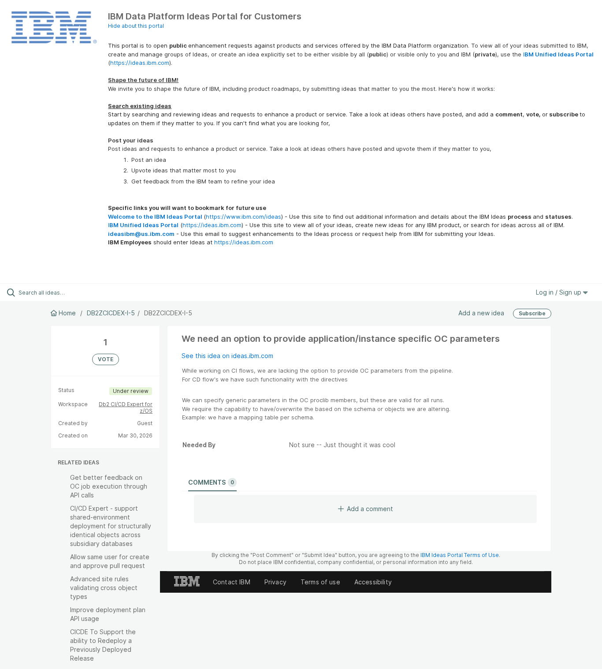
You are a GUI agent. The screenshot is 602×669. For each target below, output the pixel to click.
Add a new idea (481, 313)
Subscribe (532, 313)
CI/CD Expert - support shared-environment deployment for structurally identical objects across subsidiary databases (110, 526)
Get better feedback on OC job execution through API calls (108, 486)
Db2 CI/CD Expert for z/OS (125, 408)
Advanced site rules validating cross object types (103, 587)
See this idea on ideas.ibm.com (227, 355)
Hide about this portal (136, 25)
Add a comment (370, 508)
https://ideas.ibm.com (139, 62)
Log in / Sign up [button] (559, 292)
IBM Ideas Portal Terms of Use (459, 555)
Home (67, 313)
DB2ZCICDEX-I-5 (111, 313)
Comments (211, 482)
